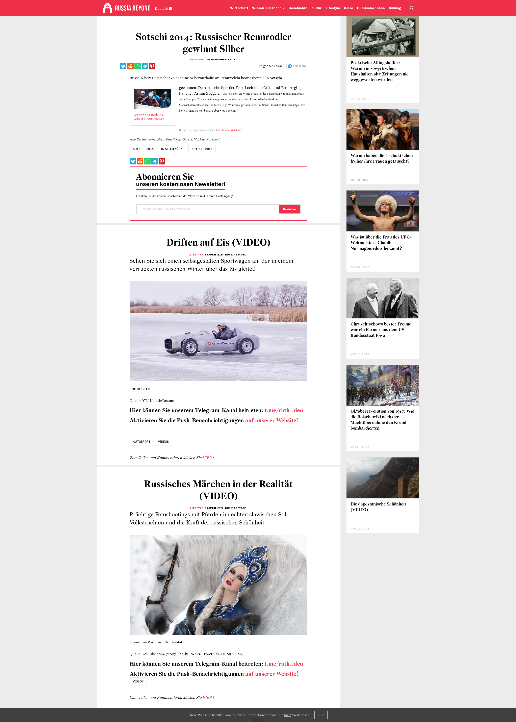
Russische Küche (371, 8)
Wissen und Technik (268, 8)
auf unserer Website (270, 421)
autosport (142, 442)
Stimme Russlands (231, 130)
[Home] (107, 8)
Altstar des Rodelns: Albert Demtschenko (149, 117)
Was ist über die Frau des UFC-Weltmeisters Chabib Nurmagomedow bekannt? (381, 243)
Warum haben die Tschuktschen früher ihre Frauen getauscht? (382, 159)
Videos (163, 442)
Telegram (299, 66)
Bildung (395, 8)
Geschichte (298, 8)
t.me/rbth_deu (284, 411)
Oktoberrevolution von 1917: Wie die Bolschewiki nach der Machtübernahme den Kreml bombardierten (382, 420)
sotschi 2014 (143, 149)
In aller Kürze (172, 149)
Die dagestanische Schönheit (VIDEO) (378, 507)
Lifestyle (333, 8)
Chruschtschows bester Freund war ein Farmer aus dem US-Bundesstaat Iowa (381, 330)
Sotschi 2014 (202, 149)
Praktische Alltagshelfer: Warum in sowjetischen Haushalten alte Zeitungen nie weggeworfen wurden (380, 71)
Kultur (316, 8)
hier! (287, 715)
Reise (348, 8)
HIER (207, 458)
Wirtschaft (239, 8)
